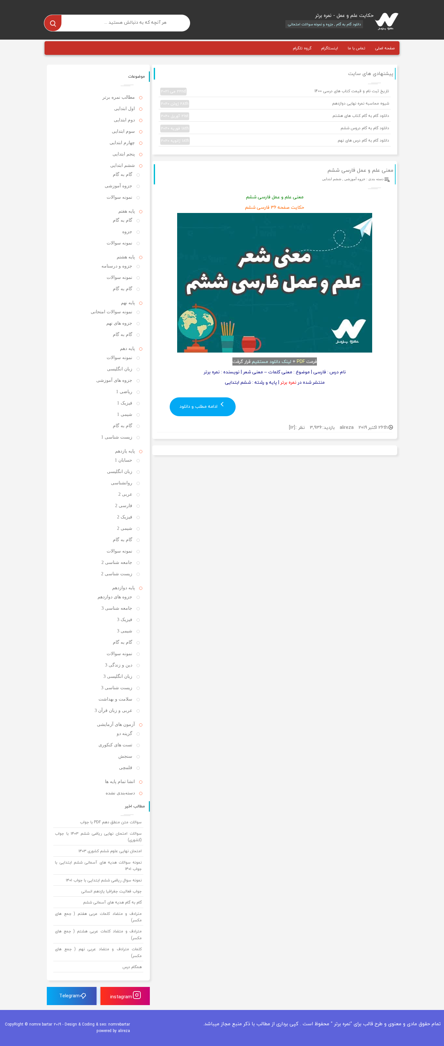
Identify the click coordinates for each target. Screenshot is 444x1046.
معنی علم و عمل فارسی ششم (360, 170)
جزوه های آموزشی (114, 380)
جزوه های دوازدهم (115, 596)
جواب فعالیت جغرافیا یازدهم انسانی (111, 891)
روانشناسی (121, 482)
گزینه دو (124, 733)
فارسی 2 (123, 505)
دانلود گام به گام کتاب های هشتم (275, 115)
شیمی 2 (124, 528)
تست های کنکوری (115, 744)
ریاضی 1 (124, 391)
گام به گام (122, 174)
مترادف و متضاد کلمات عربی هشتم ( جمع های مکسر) (98, 934)
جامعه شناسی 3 (116, 608)
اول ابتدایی (124, 108)
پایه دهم (127, 348)
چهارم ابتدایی (122, 142)
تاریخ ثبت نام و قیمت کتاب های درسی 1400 (275, 91)
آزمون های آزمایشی (116, 724)
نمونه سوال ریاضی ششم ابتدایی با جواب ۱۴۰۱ (104, 880)
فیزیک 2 (124, 517)
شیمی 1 (124, 414)
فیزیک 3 (124, 619)
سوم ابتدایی (123, 131)
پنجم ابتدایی (123, 154)
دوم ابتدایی (124, 120)
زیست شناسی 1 (116, 437)
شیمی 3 (124, 631)
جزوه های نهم (119, 323)
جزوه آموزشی (354, 179)
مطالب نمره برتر (118, 97)
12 (292, 427)
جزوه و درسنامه (116, 266)
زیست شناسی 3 (116, 687)
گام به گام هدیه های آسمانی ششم (112, 902)
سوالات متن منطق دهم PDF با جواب (111, 822)
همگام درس (132, 967)
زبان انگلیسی (119, 369)
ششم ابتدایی (331, 179)
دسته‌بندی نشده (120, 793)
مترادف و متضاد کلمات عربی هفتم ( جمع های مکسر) (98, 917)
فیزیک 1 (124, 403)
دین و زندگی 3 (118, 665)
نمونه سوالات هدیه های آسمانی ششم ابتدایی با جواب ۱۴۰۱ (98, 865)
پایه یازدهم (125, 451)
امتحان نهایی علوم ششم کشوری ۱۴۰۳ (110, 851)
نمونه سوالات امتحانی (111, 311)
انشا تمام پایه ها (120, 781)
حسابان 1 (123, 460)
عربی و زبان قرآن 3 (113, 710)
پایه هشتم (126, 257)
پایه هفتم (126, 211)
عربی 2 (125, 494)
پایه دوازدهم (123, 587)
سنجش (125, 756)
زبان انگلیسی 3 (117, 676)
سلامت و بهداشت (115, 699)
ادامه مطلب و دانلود (199, 406)
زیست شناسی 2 (116, 573)
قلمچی (125, 767)
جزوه (127, 231)
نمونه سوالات (119, 197)
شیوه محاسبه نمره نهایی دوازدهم (275, 103)
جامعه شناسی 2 (116, 562)
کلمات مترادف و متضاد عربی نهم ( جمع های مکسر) (98, 952)
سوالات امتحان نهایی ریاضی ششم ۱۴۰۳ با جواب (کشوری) (98, 836)
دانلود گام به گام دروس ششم (275, 128)
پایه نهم (128, 302)
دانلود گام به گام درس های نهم (275, 140)
